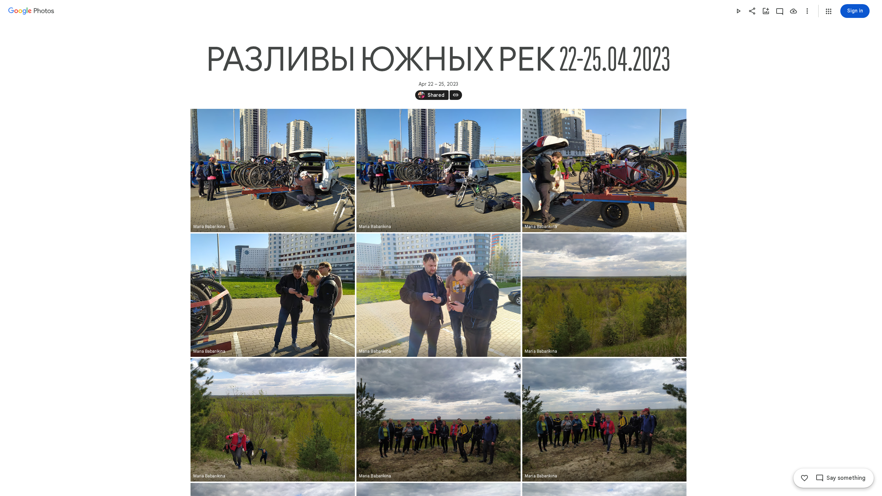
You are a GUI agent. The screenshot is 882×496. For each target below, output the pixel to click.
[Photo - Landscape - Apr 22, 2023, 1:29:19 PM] (604, 420)
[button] (828, 11)
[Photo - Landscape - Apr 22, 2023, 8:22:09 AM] (438, 170)
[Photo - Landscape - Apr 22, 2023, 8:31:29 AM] (438, 295)
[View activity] (780, 11)
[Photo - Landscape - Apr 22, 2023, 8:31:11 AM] (273, 295)
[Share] (752, 11)
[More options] (807, 11)
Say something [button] (846, 478)
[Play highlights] (738, 11)
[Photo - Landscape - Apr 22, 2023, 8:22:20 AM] (604, 170)
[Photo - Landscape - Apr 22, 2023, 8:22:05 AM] (273, 170)
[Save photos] (793, 11)
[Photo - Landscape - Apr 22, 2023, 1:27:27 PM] (273, 420)
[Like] (804, 478)
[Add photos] (766, 11)
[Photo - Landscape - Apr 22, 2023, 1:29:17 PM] (438, 420)
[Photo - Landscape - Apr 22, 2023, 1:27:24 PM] (604, 295)
